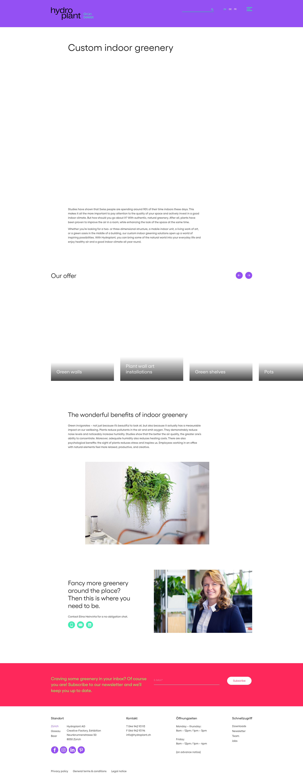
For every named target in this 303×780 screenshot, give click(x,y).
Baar (54, 736)
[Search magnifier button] (211, 9)
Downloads (239, 726)
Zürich (55, 726)
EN (225, 9)
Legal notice (119, 771)
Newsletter (239, 731)
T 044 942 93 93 (135, 726)
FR (235, 9)
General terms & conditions (90, 771)
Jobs (235, 740)
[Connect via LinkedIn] (89, 624)
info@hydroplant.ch (138, 734)
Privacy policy (59, 771)
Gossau (55, 731)
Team (235, 736)
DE (230, 9)
